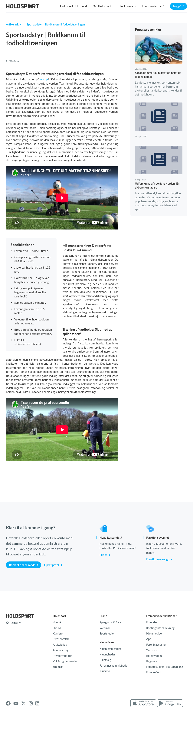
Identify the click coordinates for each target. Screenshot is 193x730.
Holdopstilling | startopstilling (164, 666)
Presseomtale (61, 639)
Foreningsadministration (114, 665)
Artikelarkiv (13, 24)
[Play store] (170, 703)
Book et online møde (22, 565)
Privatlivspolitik (62, 655)
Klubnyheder (107, 654)
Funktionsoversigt (157, 559)
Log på (177, 6)
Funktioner (126, 6)
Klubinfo (105, 671)
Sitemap (58, 666)
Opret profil (52, 565)
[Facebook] (8, 703)
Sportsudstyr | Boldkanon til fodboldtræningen (56, 24)
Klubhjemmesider (110, 648)
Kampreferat (153, 672)
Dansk (14, 622)
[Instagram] (31, 703)
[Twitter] (23, 703)
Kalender (151, 622)
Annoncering (60, 650)
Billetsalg (105, 659)
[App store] (143, 703)
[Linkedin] (37, 703)
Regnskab (152, 661)
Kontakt (57, 622)
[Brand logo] (22, 6)
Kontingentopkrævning (160, 628)
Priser (104, 554)
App (148, 639)
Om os (57, 628)
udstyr (44, 79)
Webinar (105, 628)
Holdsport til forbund (73, 6)
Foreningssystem (156, 644)
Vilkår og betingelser (65, 661)
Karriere (58, 633)
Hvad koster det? (153, 6)
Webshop (152, 650)
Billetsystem (154, 655)
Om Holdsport (102, 6)
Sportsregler (107, 633)
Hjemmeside (154, 633)
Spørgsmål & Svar (110, 622)
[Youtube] (15, 703)
